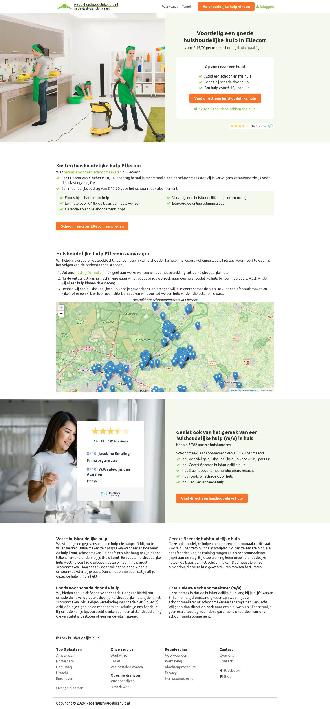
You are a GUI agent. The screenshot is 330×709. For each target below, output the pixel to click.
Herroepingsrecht (179, 678)
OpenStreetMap (250, 390)
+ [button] (61, 307)
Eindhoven (64, 678)
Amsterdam (65, 655)
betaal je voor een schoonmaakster (92, 172)
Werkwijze (170, 6)
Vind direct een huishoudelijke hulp (225, 98)
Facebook (231, 671)
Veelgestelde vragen (127, 667)
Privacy (171, 673)
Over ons (227, 655)
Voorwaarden (176, 655)
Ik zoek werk (120, 687)
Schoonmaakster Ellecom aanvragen (92, 226)
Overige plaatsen (69, 688)
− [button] (61, 313)
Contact (226, 661)
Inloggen (266, 6)
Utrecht (62, 673)
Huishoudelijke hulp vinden (226, 6)
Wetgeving (173, 661)
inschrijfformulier (89, 272)
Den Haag (64, 667)
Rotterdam (65, 661)
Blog (227, 676)
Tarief (186, 6)
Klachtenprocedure (180, 667)
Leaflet (233, 390)
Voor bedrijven (122, 681)
